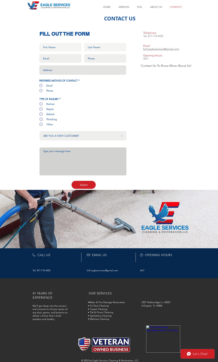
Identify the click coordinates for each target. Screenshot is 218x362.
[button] (125, 7)
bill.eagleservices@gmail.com (161, 49)
